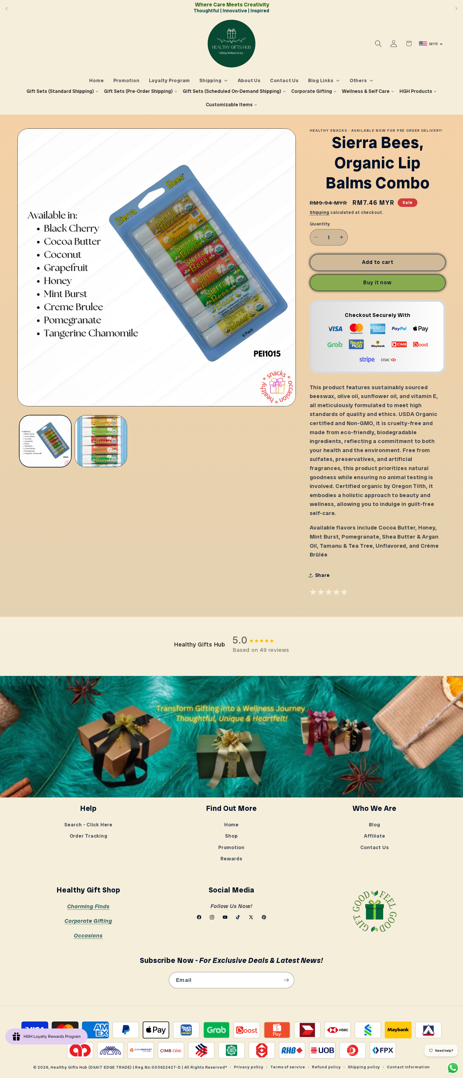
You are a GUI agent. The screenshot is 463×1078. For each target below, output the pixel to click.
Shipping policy (364, 1067)
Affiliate (374, 836)
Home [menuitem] (96, 80)
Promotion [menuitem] (126, 80)
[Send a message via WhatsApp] (453, 1068)
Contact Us (374, 847)
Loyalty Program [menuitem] (169, 80)
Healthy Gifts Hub (69, 1067)
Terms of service (287, 1067)
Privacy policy (248, 1067)
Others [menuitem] (358, 80)
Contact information (408, 1067)
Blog (374, 825)
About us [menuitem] (249, 80)
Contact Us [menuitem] (284, 80)
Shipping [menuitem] (210, 80)
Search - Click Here (88, 825)
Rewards (231, 859)
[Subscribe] (286, 980)
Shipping (319, 212)
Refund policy (326, 1067)
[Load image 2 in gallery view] (101, 441)
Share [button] (322, 575)
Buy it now (377, 282)
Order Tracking (88, 836)
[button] (378, 43)
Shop (231, 836)
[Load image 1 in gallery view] (45, 441)
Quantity (320, 223)
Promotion (231, 847)
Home (231, 825)
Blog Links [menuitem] (321, 80)
